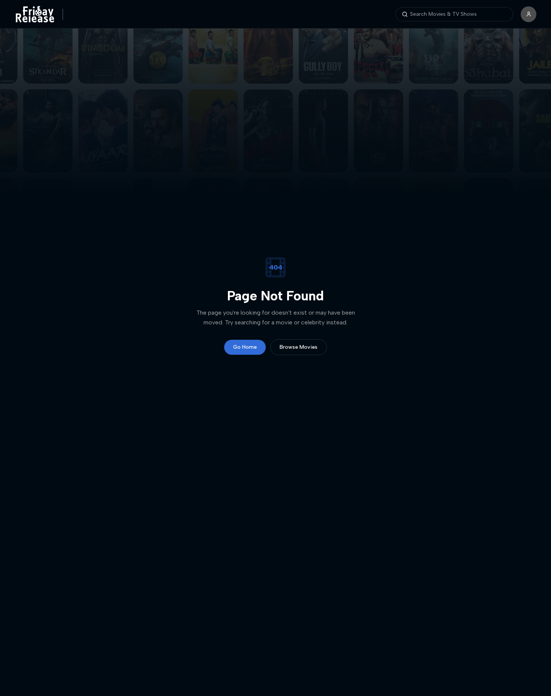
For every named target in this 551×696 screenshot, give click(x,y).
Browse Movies (298, 347)
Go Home (245, 347)
